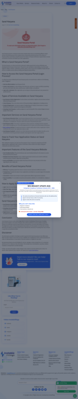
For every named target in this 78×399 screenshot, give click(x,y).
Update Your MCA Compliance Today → (39, 214)
